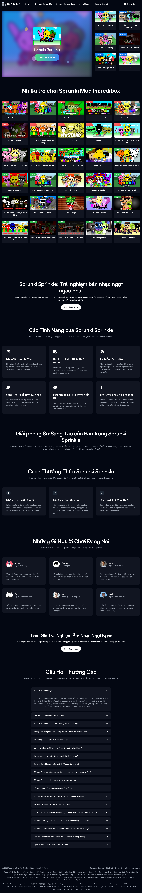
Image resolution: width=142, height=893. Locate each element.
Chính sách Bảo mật (97, 868)
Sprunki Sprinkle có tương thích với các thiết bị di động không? (60, 837)
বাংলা (121, 884)
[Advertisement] (71, 258)
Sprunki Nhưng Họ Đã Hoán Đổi (64, 872)
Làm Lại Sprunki (85, 4)
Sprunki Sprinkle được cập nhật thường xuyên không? (56, 764)
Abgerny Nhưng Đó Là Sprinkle (124, 877)
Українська (19, 886)
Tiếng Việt (10, 886)
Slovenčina (109, 886)
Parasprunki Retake (64, 880)
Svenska (57, 886)
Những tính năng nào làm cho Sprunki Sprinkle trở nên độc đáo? (61, 732)
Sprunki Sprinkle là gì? (43, 690)
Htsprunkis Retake (105, 877)
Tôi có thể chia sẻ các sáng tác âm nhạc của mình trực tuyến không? (62, 772)
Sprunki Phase (92, 877)
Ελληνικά (88, 886)
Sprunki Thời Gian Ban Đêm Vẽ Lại (16, 872)
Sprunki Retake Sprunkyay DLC (114, 872)
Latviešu (70, 889)
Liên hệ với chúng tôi (132, 868)
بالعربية (116, 884)
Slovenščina (56, 889)
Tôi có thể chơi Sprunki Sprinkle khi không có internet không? (59, 796)
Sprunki (28, 4)
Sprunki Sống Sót (95, 872)
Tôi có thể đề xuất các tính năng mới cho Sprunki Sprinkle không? (61, 828)
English (5, 884)
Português (61, 884)
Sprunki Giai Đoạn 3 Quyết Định (75, 877)
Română (43, 886)
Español (27, 884)
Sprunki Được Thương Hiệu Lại (41, 872)
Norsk (64, 886)
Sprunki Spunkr (82, 872)
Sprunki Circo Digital (20, 875)
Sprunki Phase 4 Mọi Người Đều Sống (59, 875)
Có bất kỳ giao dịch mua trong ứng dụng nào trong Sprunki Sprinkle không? (65, 812)
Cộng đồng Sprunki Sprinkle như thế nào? (51, 845)
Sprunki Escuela (132, 872)
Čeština (81, 886)
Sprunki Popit (102, 875)
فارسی (101, 886)
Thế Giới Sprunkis (78, 880)
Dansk (69, 886)
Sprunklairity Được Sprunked (118, 875)
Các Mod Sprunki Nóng (65, 4)
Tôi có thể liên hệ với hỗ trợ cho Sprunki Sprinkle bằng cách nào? (61, 820)
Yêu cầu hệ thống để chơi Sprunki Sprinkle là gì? (54, 804)
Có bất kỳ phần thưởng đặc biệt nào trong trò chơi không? (58, 748)
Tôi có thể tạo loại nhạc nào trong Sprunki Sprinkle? (55, 780)
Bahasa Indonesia (86, 884)
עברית (95, 886)
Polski (130, 884)
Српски (116, 886)
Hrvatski (133, 886)
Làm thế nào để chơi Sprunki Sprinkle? (50, 715)
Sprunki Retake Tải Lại (37, 875)
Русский (76, 884)
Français (20, 884)
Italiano (69, 884)
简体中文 (34, 884)
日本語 (48, 884)
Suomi (75, 886)
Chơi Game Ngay (47, 57)
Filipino (36, 886)
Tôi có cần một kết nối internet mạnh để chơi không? (56, 756)
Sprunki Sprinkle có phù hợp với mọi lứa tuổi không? (56, 723)
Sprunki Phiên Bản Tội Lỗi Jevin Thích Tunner (22, 877)
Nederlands (28, 886)
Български (125, 886)
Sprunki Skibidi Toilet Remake (85, 875)
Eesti (63, 889)
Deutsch (13, 884)
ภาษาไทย (109, 884)
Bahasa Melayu (99, 884)
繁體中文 (42, 884)
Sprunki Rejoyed (101, 4)
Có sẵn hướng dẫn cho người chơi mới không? (53, 788)
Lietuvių (76, 889)
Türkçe (136, 884)
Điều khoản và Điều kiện (114, 868)
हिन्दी (125, 884)
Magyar (50, 886)
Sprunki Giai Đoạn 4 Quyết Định (51, 877)
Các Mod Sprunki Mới (43, 4)
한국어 (54, 884)
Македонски (85, 889)
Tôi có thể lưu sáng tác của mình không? (51, 740)
